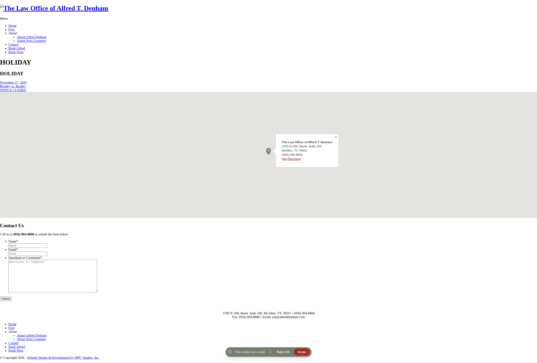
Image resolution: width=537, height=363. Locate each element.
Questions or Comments (25, 257)
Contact (13, 44)
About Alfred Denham (32, 37)
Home (12, 25)
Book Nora (15, 52)
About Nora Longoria (31, 41)
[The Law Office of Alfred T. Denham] (54, 8)
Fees (11, 29)
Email (13, 249)
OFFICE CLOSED (13, 90)
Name (13, 241)
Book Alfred (16, 48)
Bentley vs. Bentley (13, 86)
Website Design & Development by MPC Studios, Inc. (63, 357)
